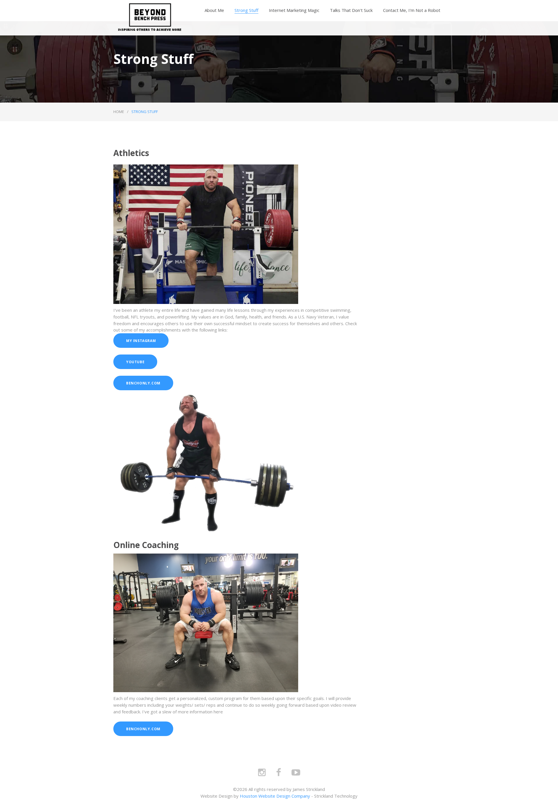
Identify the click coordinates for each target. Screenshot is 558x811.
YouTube (135, 361)
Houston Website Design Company (275, 796)
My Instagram (141, 340)
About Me (214, 10)
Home (118, 111)
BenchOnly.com (143, 383)
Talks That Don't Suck (351, 10)
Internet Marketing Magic (294, 10)
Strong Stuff (246, 10)
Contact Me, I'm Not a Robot (411, 10)
